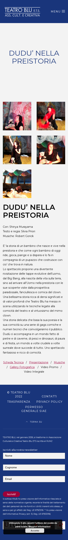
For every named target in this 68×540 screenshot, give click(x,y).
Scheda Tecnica (13, 362)
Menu (56, 11)
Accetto (35, 530)
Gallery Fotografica (22, 367)
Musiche (59, 362)
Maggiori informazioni (39, 526)
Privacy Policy (49, 401)
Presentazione (38, 362)
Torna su (35, 422)
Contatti (49, 396)
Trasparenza (18, 401)
